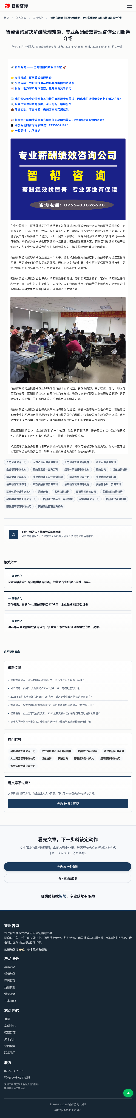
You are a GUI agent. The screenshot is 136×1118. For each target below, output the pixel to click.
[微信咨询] (128, 1093)
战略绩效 (10, 967)
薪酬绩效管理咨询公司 (18, 506)
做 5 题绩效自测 (67, 878)
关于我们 (10, 1039)
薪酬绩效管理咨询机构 (50, 506)
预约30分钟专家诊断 (17, 1078)
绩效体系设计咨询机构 (76, 469)
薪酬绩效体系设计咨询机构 (58, 499)
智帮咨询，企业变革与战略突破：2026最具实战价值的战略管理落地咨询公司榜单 (55, 713)
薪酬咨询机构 (62, 491)
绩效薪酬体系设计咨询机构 (48, 476)
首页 (6, 17)
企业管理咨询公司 (106, 462)
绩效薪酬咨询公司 (79, 476)
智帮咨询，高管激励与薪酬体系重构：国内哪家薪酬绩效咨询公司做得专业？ (52, 705)
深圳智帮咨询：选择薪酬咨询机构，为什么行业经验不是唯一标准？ (47, 680)
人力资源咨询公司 (16, 462)
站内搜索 (10, 1046)
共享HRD (10, 1001)
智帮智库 (21, 17)
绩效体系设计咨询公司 (45, 469)
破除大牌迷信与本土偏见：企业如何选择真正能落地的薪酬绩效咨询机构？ (51, 721)
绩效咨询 (101, 469)
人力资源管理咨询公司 (45, 462)
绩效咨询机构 (120, 469)
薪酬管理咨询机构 (113, 491)
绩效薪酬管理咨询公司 (45, 484)
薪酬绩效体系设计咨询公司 (21, 499)
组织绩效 (10, 974)
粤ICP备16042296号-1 (68, 1110)
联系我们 (10, 1053)
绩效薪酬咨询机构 (106, 476)
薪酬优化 (38, 17)
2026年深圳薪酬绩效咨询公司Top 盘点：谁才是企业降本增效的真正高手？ (51, 696)
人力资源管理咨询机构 (76, 462)
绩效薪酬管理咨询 (16, 484)
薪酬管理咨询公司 (86, 491)
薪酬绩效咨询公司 (89, 499)
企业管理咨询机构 (16, 469)
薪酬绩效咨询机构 (116, 499)
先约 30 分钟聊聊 (68, 803)
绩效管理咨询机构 (16, 476)
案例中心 (10, 1026)
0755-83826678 (14, 1071)
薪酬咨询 (43, 491)
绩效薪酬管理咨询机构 (76, 484)
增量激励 (10, 994)
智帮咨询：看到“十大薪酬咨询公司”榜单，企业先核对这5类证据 (45, 688)
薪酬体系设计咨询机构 (18, 491)
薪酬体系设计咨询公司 (108, 484)
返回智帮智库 (12, 651)
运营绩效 (10, 980)
